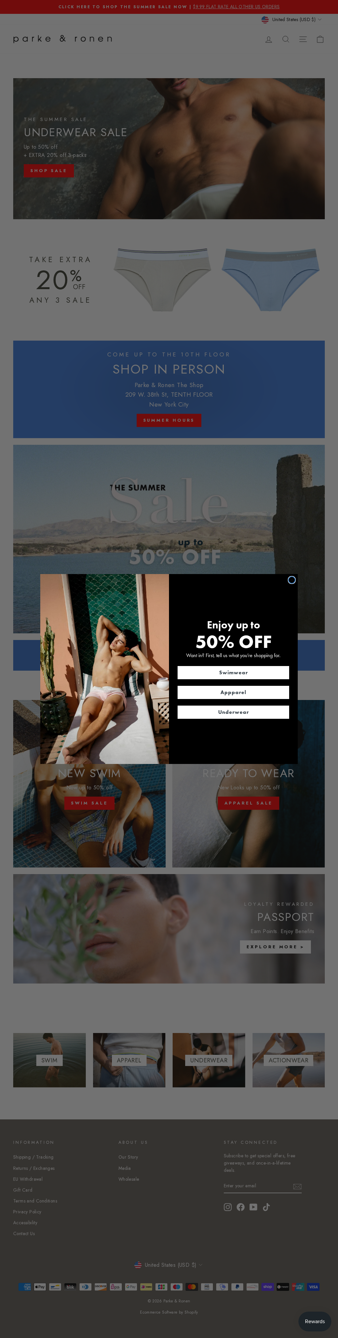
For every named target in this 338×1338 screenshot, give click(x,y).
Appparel (233, 692)
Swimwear (233, 672)
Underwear (233, 712)
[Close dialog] (291, 580)
